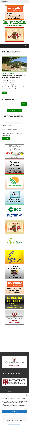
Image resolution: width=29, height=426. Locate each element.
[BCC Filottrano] (14, 218)
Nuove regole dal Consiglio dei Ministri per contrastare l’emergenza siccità (13, 77)
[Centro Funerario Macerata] (14, 368)
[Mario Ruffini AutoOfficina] (14, 279)
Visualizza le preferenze (14, 420)
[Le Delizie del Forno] (14, 173)
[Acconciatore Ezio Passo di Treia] (14, 264)
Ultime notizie (10, 73)
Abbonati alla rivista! (14, 110)
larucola (13, 82)
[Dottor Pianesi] (14, 248)
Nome (3, 121)
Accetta (14, 411)
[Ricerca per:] (14, 104)
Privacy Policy (17, 424)
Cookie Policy (11, 424)
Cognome (4, 125)
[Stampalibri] (14, 19)
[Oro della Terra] (14, 188)
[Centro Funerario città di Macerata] (14, 324)
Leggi (4, 92)
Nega (14, 416)
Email (3, 129)
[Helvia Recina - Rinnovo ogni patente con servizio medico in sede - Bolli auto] (14, 203)
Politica (4, 73)
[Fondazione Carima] (14, 386)
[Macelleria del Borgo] (14, 158)
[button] (26, 395)
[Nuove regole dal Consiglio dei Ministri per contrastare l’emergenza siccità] (14, 64)
